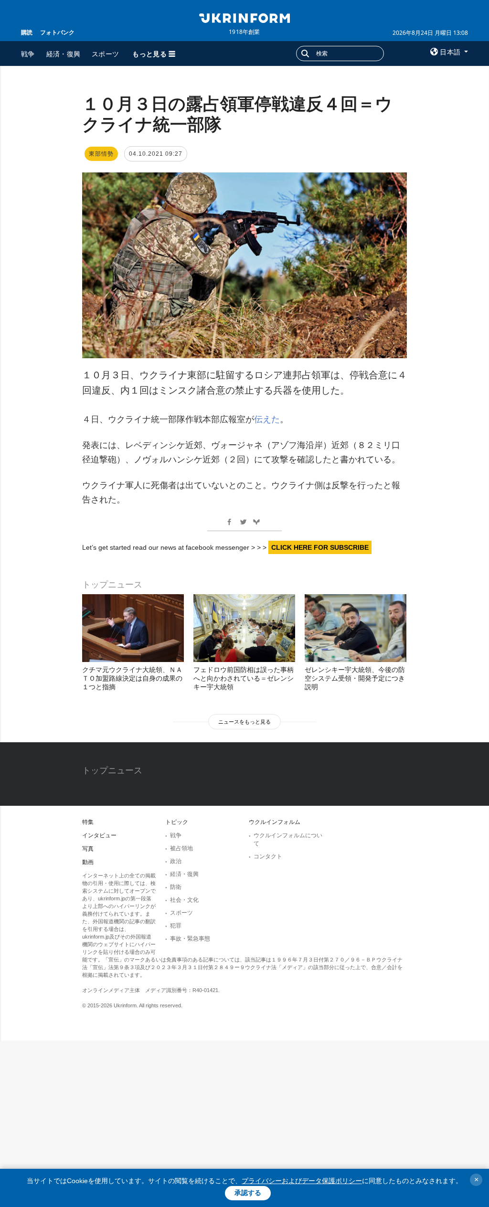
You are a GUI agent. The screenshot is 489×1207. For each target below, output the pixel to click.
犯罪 (175, 925)
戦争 (28, 53)
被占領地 (181, 848)
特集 (88, 822)
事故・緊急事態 (190, 938)
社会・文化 (184, 900)
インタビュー (99, 835)
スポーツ (105, 53)
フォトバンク (57, 32)
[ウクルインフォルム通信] (244, 17)
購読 (26, 32)
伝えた (267, 419)
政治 (175, 861)
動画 (88, 862)
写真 (88, 848)
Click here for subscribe (320, 547)
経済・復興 (63, 53)
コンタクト (268, 856)
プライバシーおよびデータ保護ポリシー (302, 1181)
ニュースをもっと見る (244, 722)
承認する (247, 1192)
